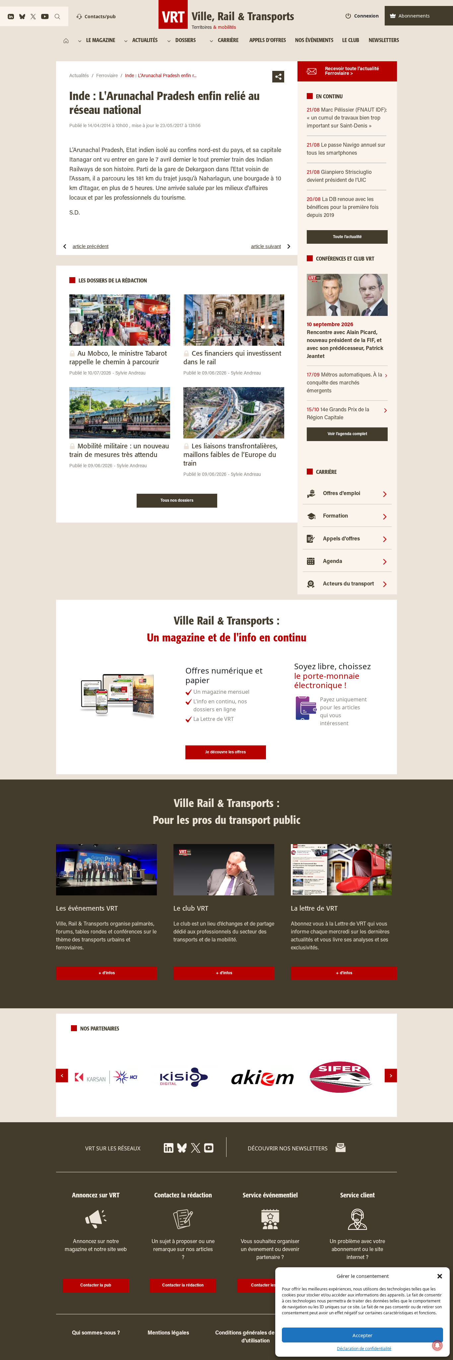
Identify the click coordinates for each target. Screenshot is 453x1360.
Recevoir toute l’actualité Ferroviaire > (352, 71)
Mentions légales (168, 1333)
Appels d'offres (341, 539)
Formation (335, 516)
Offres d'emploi (341, 493)
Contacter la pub (95, 1285)
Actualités (79, 76)
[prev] (62, 1076)
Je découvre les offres (225, 752)
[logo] (106, 1077)
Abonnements (414, 16)
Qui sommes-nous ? (96, 1333)
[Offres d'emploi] (385, 494)
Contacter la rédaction (183, 1285)
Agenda (332, 561)
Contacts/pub (100, 16)
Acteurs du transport (348, 584)
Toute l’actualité (347, 237)
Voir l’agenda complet (347, 434)
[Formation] (385, 516)
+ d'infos (106, 973)
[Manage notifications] (437, 1345)
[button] (439, 1276)
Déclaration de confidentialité (364, 1348)
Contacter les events (270, 1285)
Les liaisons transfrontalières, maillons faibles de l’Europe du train (230, 455)
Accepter (362, 1335)
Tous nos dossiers (177, 501)
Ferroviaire (107, 76)
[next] (391, 1076)
